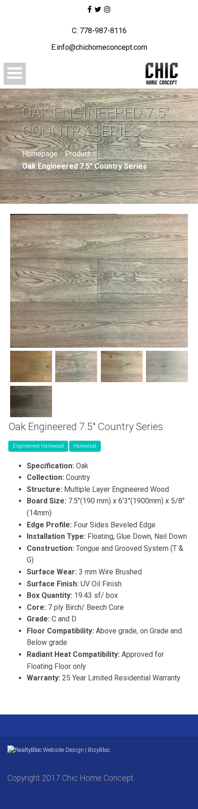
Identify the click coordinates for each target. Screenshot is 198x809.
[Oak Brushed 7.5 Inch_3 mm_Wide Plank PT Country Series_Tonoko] (31, 401)
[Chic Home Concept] (153, 74)
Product (77, 153)
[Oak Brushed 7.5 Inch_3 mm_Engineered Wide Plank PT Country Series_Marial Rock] (76, 366)
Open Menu (15, 74)
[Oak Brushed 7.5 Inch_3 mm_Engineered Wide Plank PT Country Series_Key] (31, 366)
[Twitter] (98, 9)
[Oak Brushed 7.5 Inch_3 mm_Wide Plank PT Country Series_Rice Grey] (167, 366)
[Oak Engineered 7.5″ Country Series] (99, 280)
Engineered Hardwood (38, 446)
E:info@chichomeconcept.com (99, 47)
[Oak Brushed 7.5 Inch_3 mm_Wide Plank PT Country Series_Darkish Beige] (122, 366)
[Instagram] (107, 9)
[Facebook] (89, 9)
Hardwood (84, 446)
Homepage (40, 153)
